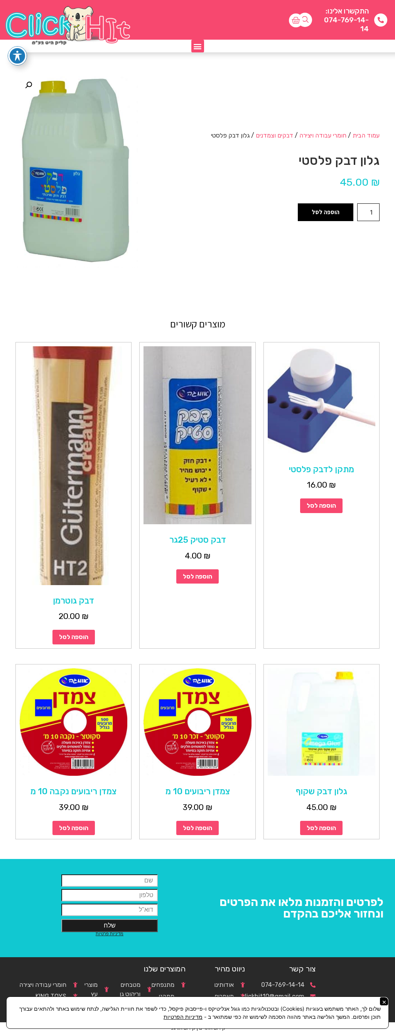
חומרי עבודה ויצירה (322, 135)
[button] (197, 46)
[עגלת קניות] (296, 20)
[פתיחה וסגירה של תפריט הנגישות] (17, 56)
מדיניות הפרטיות (183, 1016)
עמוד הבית (366, 135)
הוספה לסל (325, 212)
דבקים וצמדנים (274, 135)
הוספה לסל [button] (321, 505)
